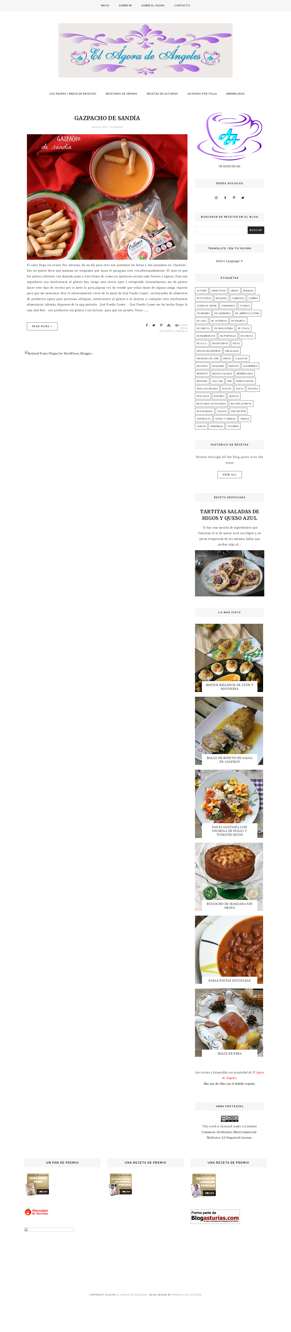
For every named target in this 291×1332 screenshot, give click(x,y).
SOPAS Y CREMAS (225, 418)
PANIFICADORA (245, 380)
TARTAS (244, 418)
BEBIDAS (248, 290)
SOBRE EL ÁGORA (153, 5)
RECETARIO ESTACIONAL (211, 403)
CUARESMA (203, 313)
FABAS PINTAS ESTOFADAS (229, 980)
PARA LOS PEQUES (207, 388)
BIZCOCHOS (204, 298)
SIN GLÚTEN (166, 331)
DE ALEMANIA (222, 313)
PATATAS (253, 388)
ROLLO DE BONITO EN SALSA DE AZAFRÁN (230, 760)
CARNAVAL (238, 298)
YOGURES (233, 426)
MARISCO (202, 373)
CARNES (253, 298)
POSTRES (219, 396)
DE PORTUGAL (228, 335)
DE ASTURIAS (219, 320)
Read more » (42, 326)
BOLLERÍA (221, 298)
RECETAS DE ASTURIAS (162, 93)
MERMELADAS (235, 93)
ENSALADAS (232, 350)
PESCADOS (203, 396)
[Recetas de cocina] (36, 1215)
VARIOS (201, 426)
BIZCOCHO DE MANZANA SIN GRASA (229, 906)
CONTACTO (182, 5)
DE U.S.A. (202, 343)
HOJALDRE (218, 365)
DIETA (236, 343)
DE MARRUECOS (206, 335)
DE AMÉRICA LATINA (247, 313)
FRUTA (227, 358)
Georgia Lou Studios (187, 1294)
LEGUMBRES (250, 365)
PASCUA (226, 388)
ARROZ (235, 290)
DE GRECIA (203, 328)
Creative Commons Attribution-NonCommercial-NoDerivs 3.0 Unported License (230, 1131)
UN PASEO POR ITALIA (202, 93)
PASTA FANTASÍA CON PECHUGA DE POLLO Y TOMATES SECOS (229, 831)
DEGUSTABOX (220, 343)
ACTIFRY (202, 290)
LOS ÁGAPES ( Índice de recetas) (72, 93)
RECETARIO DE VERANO (121, 93)
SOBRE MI (125, 5)
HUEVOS (234, 365)
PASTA (239, 388)
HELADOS (202, 365)
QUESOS (234, 396)
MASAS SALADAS (222, 373)
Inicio (105, 5)
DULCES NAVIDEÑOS (209, 350)
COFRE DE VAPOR (207, 305)
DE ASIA (201, 320)
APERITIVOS (183, 327)
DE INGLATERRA (223, 328)
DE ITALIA (244, 328)
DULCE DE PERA (230, 1053)
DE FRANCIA (238, 320)
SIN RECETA (204, 418)
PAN (229, 380)
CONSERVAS (228, 305)
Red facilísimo (205, 411)
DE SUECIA (247, 335)
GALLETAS (241, 358)
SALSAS (222, 411)
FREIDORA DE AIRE (208, 358)
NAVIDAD (202, 380)
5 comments (116, 126)
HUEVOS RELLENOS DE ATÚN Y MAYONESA (230, 687)
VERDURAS (181, 331)
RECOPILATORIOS (241, 403)
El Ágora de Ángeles (132, 1294)
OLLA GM (217, 380)
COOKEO (245, 305)
